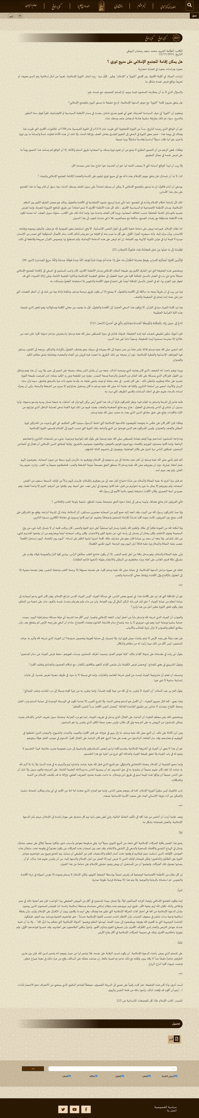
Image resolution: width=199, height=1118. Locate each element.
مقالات (92, 1076)
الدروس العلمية (168, 1076)
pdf (171, 1039)
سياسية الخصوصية (165, 1107)
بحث (33, 1068)
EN (20, 16)
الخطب (145, 1076)
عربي (12, 16)
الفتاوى (119, 1076)
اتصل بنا (172, 1110)
